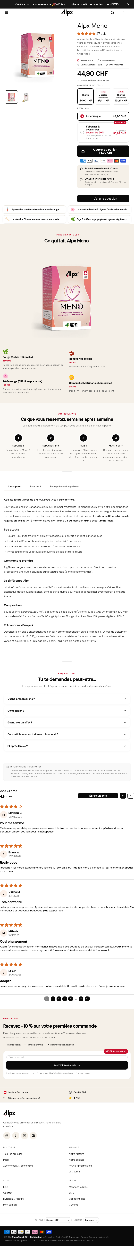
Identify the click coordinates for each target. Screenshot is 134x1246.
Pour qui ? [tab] (35, 486)
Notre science (76, 1159)
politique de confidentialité (46, 1073)
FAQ (5, 1187)
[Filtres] (123, 796)
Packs (6, 1159)
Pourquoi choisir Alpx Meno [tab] (64, 486)
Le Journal (74, 1171)
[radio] (85, 96)
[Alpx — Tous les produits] (9, 1113)
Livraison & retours (13, 1198)
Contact (7, 1192)
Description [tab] (14, 486)
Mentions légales (78, 1187)
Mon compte (10, 1204)
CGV (71, 1192)
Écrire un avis (98, 795)
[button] (125, 12)
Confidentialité (77, 1198)
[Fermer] (128, 4)
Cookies (73, 1204)
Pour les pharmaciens (80, 1165)
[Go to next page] (87, 998)
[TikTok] (15, 1135)
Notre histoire (76, 1153)
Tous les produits (12, 1153)
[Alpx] (67, 13)
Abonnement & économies (18, 1165)
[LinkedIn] (24, 1135)
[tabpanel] (67, 571)
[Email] (33, 1135)
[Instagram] (6, 1135)
